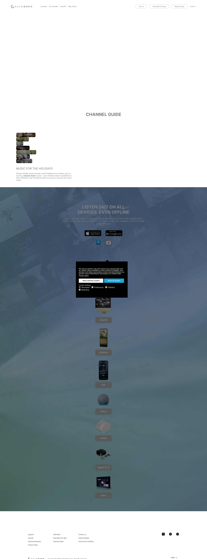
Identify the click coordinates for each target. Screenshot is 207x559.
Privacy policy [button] (84, 275)
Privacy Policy (33, 545)
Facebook (163, 534)
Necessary (85, 287)
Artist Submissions (34, 541)
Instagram (177, 534)
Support (31, 534)
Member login (179, 6)
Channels (43, 6)
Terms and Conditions (86, 541)
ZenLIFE (63, 6)
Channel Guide (58, 541)
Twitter (170, 534)
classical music (29, 176)
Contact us (82, 534)
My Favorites (53, 6)
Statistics (111, 287)
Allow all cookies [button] (114, 280)
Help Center (72, 6)
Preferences (98, 287)
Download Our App (159, 6)
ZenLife (30, 538)
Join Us (141, 6)
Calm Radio (22, 6)
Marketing (85, 290)
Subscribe (56, 534)
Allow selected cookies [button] (91, 280)
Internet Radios (83, 538)
